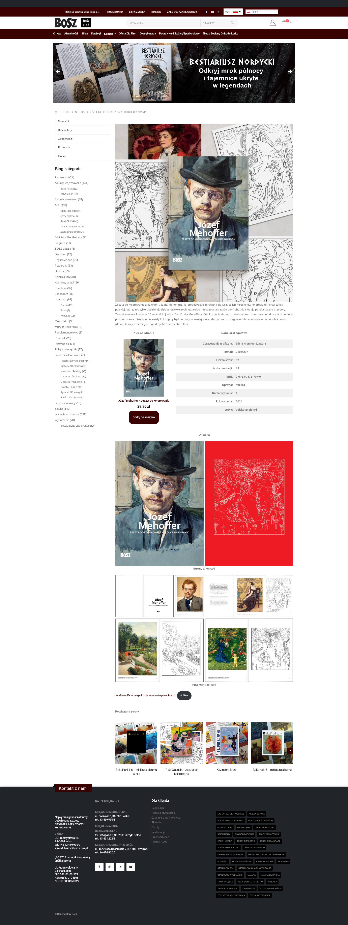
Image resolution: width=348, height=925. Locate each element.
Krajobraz (60, 288)
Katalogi (96, 33)
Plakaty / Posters (68, 387)
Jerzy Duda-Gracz (270, 841)
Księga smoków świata (230, 854)
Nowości (63, 121)
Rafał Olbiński (67, 221)
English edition (63, 259)
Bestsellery (65, 130)
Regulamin (157, 808)
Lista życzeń (137, 12)
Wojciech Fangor (227, 888)
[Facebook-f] (99, 867)
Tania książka (225, 882)
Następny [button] (290, 72)
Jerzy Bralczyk (67, 216)
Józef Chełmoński (254, 848)
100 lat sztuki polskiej (231, 814)
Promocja (64, 147)
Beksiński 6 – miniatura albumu (272, 769)
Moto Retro (61, 321)
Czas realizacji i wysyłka (165, 817)
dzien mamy (224, 834)
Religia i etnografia (66, 349)
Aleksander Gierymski (230, 821)
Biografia (60, 243)
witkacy (272, 882)
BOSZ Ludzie (63, 248)
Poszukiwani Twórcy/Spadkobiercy (179, 33)
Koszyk (156, 12)
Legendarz (61, 293)
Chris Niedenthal (69, 210)
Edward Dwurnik (244, 834)
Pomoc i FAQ (159, 842)
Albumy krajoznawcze (68, 182)
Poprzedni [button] (58, 72)
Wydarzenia (62, 420)
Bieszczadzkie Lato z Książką (75, 425)
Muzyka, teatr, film (66, 326)
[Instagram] (218, 12)
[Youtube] (212, 12)
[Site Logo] (66, 23)
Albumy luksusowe (66, 199)
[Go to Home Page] (56, 112)
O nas (57, 33)
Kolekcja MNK (63, 276)
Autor (58, 205)
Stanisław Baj (226, 868)
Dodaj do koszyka (144, 417)
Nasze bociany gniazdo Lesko (220, 33)
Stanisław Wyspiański (230, 875)
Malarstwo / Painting (70, 371)
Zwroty (155, 827)
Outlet (62, 156)
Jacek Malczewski (269, 834)
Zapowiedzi (65, 138)
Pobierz (184, 695)
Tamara (251, 875)
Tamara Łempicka (69, 226)
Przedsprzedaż (160, 837)
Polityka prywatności (163, 812)
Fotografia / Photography (73, 360)
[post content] (136, 743)
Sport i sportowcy (65, 403)
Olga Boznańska (241, 861)
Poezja (64, 305)
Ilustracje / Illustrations (71, 366)
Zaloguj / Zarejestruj (182, 12)
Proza (63, 310)
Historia (59, 271)
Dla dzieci (60, 254)
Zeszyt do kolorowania (231, 895)
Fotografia (61, 265)
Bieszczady (243, 827)
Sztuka (59, 408)
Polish (254, 11)
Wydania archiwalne (67, 414)
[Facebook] (206, 12)
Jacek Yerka (225, 841)
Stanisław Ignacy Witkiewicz (254, 868)
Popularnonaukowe (66, 332)
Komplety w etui (64, 282)
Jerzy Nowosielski (228, 848)
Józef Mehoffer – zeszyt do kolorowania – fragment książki (145, 695)
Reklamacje (158, 832)
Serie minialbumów (66, 355)
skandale (283, 861)
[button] (290, 751)
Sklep (84, 33)
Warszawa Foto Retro (250, 882)
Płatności (156, 822)
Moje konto (115, 12)
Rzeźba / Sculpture (70, 397)
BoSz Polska (67, 188)
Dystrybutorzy (148, 33)
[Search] (232, 23)
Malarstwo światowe (70, 376)
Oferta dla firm (127, 33)
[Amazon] (120, 867)
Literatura (60, 299)
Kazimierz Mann (227, 769)
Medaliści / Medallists (71, 381)
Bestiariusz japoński (260, 821)
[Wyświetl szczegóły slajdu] (174, 73)
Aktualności (71, 33)
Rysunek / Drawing (70, 392)
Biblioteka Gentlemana (68, 237)
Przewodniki (62, 343)
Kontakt (108, 33)
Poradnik (60, 338)
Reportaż (65, 315)
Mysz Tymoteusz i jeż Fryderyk (266, 854)
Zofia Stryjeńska (260, 895)
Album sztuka (257, 814)
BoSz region (66, 194)
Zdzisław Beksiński (70, 231)
